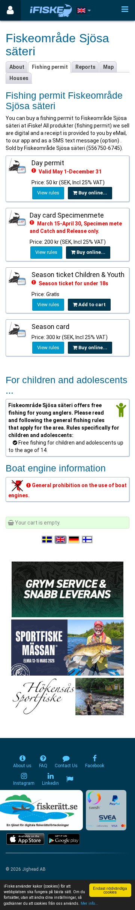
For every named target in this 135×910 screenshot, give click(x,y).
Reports (85, 67)
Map (108, 67)
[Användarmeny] (10, 10)
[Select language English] (61, 539)
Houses (18, 78)
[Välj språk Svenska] (47, 539)
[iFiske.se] (51, 10)
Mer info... (89, 903)
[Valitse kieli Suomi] (87, 539)
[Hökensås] (68, 696)
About (16, 67)
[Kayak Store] (67, 589)
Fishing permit (50, 67)
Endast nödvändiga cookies (110, 890)
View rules (48, 193)
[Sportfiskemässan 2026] (67, 647)
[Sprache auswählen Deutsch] (74, 539)
